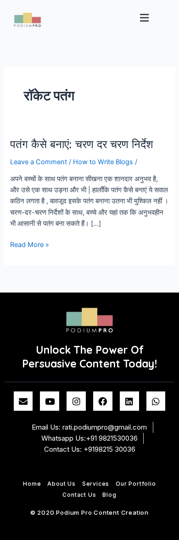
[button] (144, 17)
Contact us (79, 494)
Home (32, 483)
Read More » (29, 244)
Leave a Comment (38, 162)
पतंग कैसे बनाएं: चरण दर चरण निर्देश (81, 144)
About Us (61, 483)
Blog (109, 494)
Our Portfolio (136, 483)
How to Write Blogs (103, 162)
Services (95, 483)
